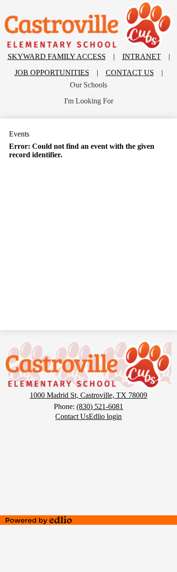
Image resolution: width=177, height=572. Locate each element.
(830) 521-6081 (99, 406)
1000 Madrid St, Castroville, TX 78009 (88, 395)
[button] (88, 85)
